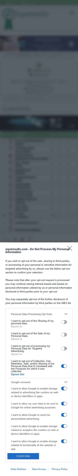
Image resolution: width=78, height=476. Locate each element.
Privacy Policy (59, 469)
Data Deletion (18, 469)
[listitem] (39, 314)
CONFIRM (23, 456)
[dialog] (39, 359)
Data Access (39, 469)
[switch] (64, 322)
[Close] (70, 249)
